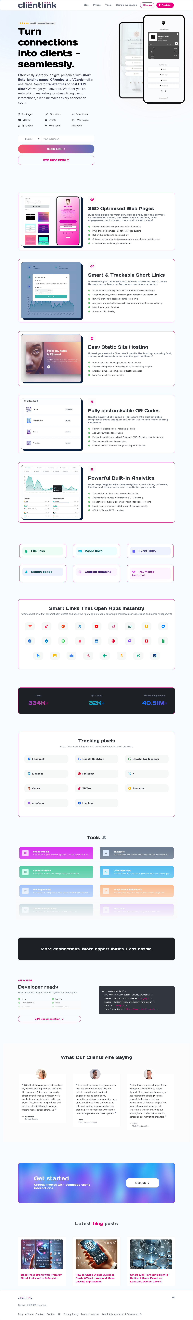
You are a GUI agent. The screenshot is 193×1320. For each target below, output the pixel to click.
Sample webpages (126, 5)
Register (166, 5)
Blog (86, 5)
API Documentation (48, 1019)
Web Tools (54, 125)
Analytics (77, 125)
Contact (40, 1314)
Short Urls (55, 114)
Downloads (81, 114)
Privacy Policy (71, 1314)
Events (52, 120)
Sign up (141, 1183)
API (59, 1314)
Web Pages (82, 120)
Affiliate (29, 1314)
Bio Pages (27, 114)
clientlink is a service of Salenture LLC (121, 1314)
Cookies (51, 1314)
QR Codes (27, 125)
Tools (108, 5)
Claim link (55, 149)
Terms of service (90, 1314)
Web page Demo (55, 160)
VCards (26, 120)
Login (148, 5)
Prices (97, 5)
